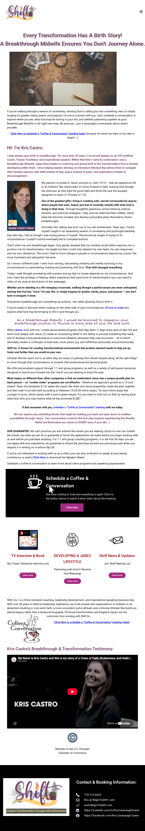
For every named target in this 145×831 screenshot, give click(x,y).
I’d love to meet (114, 307)
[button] (141, 11)
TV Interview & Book (28, 556)
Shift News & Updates (117, 556)
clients (18, 330)
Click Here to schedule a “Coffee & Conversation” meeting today (47, 133)
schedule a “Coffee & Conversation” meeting (79, 407)
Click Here (39, 457)
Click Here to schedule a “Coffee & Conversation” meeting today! (92, 622)
